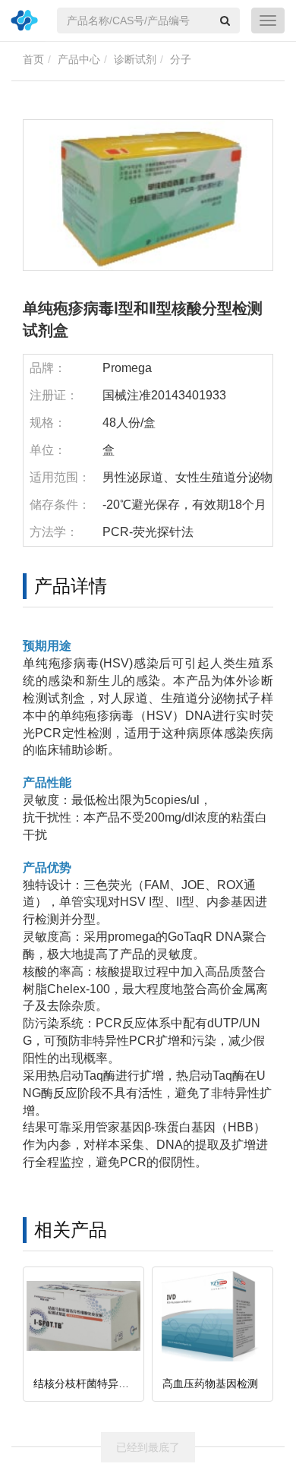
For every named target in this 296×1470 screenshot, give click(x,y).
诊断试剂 (135, 59)
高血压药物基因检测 (210, 1383)
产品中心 (79, 59)
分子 (180, 59)
